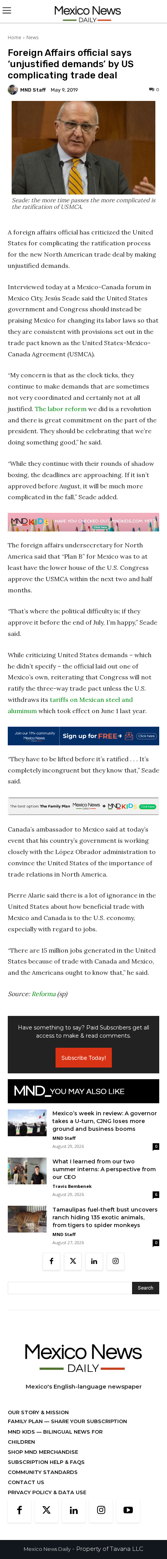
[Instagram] (115, 1261)
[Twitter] (73, 1261)
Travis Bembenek (72, 1186)
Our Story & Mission (38, 1412)
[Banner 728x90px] (83, 522)
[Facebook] (51, 1261)
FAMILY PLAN (26, 1421)
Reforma (43, 994)
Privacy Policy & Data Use (47, 1492)
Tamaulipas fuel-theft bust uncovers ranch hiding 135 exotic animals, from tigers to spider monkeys (105, 1217)
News (32, 37)
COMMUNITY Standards (43, 1472)
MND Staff (33, 89)
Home (14, 37)
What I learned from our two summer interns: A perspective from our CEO (104, 1169)
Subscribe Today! (83, 1057)
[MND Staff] (14, 90)
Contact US (26, 1482)
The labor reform (61, 409)
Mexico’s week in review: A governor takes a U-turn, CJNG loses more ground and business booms (104, 1121)
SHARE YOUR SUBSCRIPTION (88, 1421)
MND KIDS (22, 1432)
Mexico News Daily (47, 1549)
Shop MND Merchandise (43, 1452)
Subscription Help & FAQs (46, 1462)
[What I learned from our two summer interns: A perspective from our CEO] (27, 1171)
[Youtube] (128, 1511)
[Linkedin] (94, 1261)
